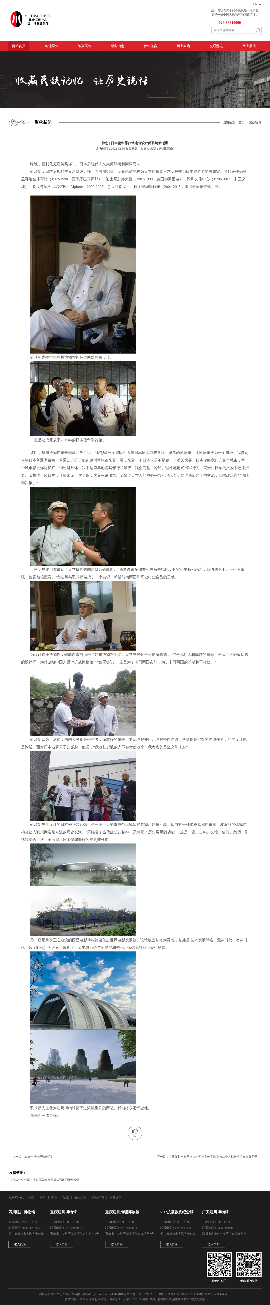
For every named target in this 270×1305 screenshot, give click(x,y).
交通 (31, 1197)
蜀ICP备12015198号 (151, 1294)
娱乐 (43, 1197)
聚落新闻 (255, 122)
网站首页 (19, 46)
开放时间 (98, 1197)
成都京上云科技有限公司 (125, 1299)
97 (135, 1135)
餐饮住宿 (150, 46)
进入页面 (20, 1244)
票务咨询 (115, 1197)
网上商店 (183, 46)
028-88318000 (230, 22)
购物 (54, 1197)
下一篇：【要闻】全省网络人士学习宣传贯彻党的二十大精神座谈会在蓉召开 (207, 1156)
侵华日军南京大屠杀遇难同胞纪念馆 (56, 1179)
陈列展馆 (84, 46)
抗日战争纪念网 (19, 1179)
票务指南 (117, 46)
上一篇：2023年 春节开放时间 (32, 1156)
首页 (241, 122)
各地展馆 (51, 46)
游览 (66, 1197)
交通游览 (216, 46)
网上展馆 (249, 46)
